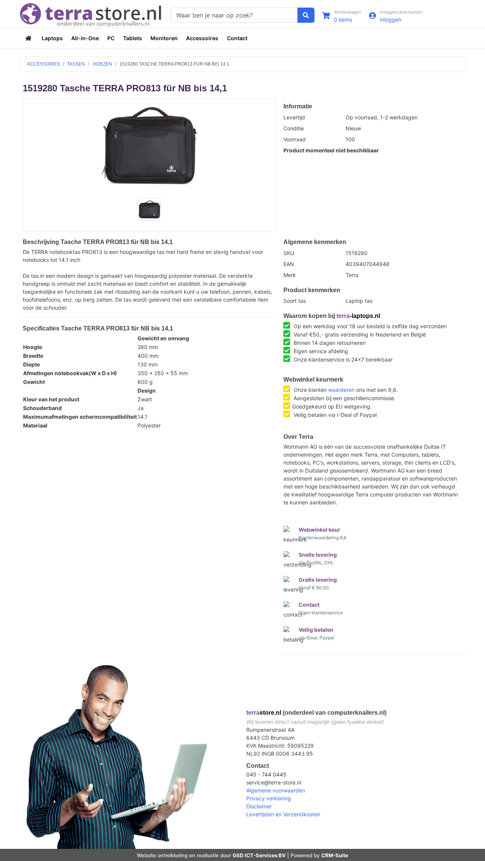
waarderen (341, 390)
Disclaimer (259, 806)
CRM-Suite (334, 855)
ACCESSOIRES (43, 64)
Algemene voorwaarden (275, 790)
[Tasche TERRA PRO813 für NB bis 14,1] (149, 146)
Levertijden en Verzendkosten (283, 814)
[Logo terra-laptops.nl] (91, 14)
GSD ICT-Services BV (259, 855)
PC (110, 38)
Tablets (132, 38)
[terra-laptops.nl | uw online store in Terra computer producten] (29, 38)
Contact (237, 38)
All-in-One (85, 38)
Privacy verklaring (268, 798)
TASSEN (76, 64)
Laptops (52, 38)
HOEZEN (102, 64)
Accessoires (202, 38)
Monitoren (164, 38)
